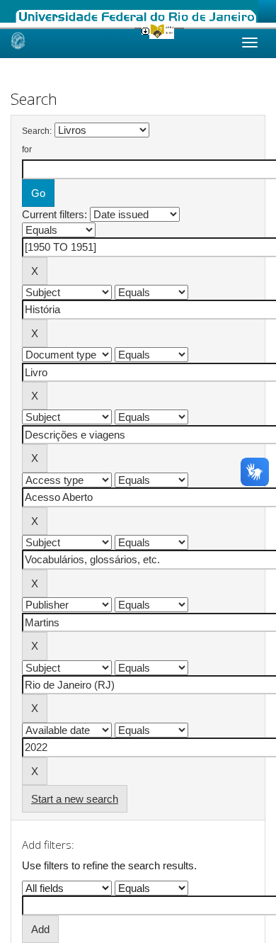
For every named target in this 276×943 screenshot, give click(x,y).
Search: (37, 131)
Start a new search (74, 799)
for (27, 149)
